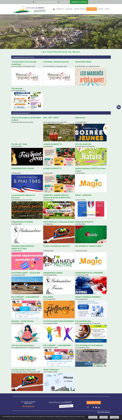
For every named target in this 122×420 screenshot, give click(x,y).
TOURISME (100, 9)
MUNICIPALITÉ (60, 9)
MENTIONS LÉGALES (104, 412)
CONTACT (107, 9)
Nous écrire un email (93, 402)
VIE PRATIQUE (69, 9)
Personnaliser (114, 417)
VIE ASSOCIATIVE (91, 9)
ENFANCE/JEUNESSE (79, 9)
